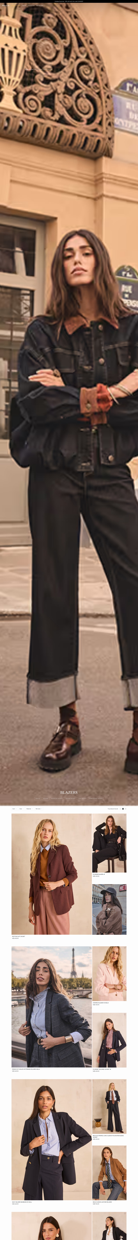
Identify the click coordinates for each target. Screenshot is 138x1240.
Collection (32, 69)
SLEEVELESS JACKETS (57, 798)
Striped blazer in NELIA (101, 1003)
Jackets (39, 69)
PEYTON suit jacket (18, 936)
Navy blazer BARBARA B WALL (22, 1202)
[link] (15, 6)
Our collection (47, 69)
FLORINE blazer (98, 874)
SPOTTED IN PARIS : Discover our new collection (69, 1)
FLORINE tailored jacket (101, 1069)
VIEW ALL (38, 798)
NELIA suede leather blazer (102, 1202)
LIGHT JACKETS (82, 798)
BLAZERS (45, 798)
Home (26, 69)
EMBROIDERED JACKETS (96, 798)
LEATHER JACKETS (70, 798)
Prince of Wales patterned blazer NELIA (26, 1069)
